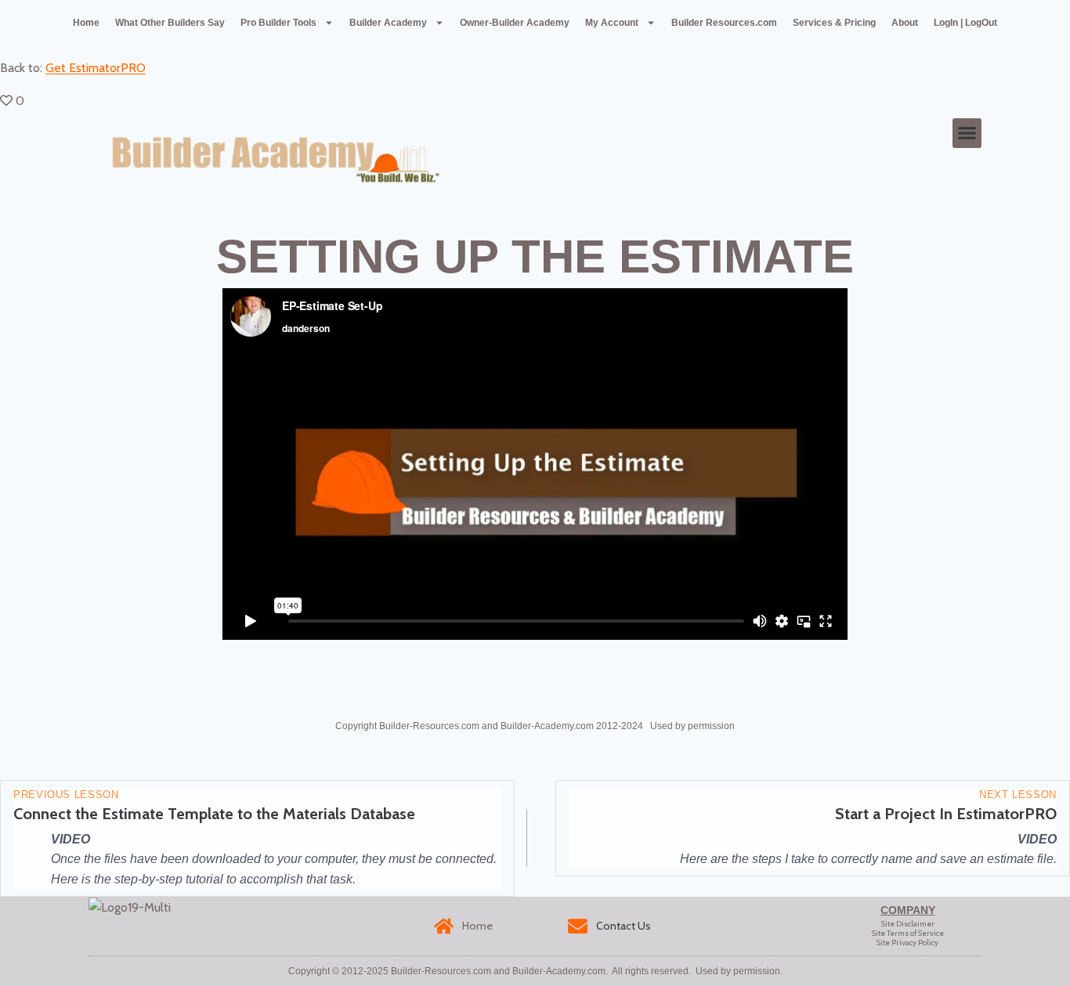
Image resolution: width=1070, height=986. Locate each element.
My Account (611, 22)
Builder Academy (388, 22)
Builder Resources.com (724, 22)
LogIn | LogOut (965, 22)
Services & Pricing (834, 22)
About (904, 22)
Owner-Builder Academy (514, 22)
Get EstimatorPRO (95, 67)
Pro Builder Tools (278, 22)
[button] (967, 133)
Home (86, 22)
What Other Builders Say (170, 22)
